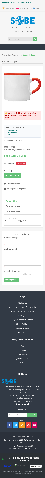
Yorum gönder (11, 279)
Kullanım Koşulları (22, 328)
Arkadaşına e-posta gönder (16, 189)
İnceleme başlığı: (11, 238)
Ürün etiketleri (13, 206)
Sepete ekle (14, 175)
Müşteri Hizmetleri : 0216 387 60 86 (23, 28)
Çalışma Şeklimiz (22, 358)
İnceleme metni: (10, 249)
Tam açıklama (12, 201)
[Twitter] (15, 425)
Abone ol (32, 415)
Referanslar (12, 133)
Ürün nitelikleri (13, 211)
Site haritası (22, 303)
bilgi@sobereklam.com (22, 398)
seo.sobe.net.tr (30, 448)
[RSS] (22, 425)
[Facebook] (9, 425)
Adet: (6, 170)
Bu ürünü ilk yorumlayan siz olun (17, 149)
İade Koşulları (22, 315)
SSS (9, 135)
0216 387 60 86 (16, 395)
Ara (22, 346)
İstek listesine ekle (13, 184)
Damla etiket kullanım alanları (22, 311)
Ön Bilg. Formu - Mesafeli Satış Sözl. (22, 307)
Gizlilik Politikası (22, 324)
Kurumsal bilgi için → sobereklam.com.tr (16, 2)
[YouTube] (28, 425)
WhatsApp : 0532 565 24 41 (23, 31)
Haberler (22, 350)
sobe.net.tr (29, 446)
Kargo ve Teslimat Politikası (22, 320)
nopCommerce (27, 436)
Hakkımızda (12, 130)
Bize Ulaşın (22, 332)
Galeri (22, 363)
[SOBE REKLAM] (23, 20)
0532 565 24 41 (29, 395)
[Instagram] (34, 425)
